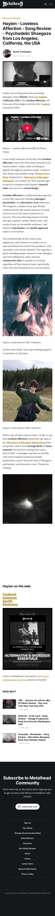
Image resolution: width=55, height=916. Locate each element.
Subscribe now (29, 806)
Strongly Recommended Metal (27, 833)
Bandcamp (10, 604)
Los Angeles (40, 96)
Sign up (27, 823)
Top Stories (27, 828)
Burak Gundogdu (22, 51)
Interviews (27, 843)
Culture (27, 859)
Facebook (9, 594)
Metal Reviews (27, 838)
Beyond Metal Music (27, 869)
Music (27, 853)
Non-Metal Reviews (11, 18)
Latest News (27, 864)
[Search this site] (46, 4)
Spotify (8, 601)
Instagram (10, 597)
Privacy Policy (27, 874)
